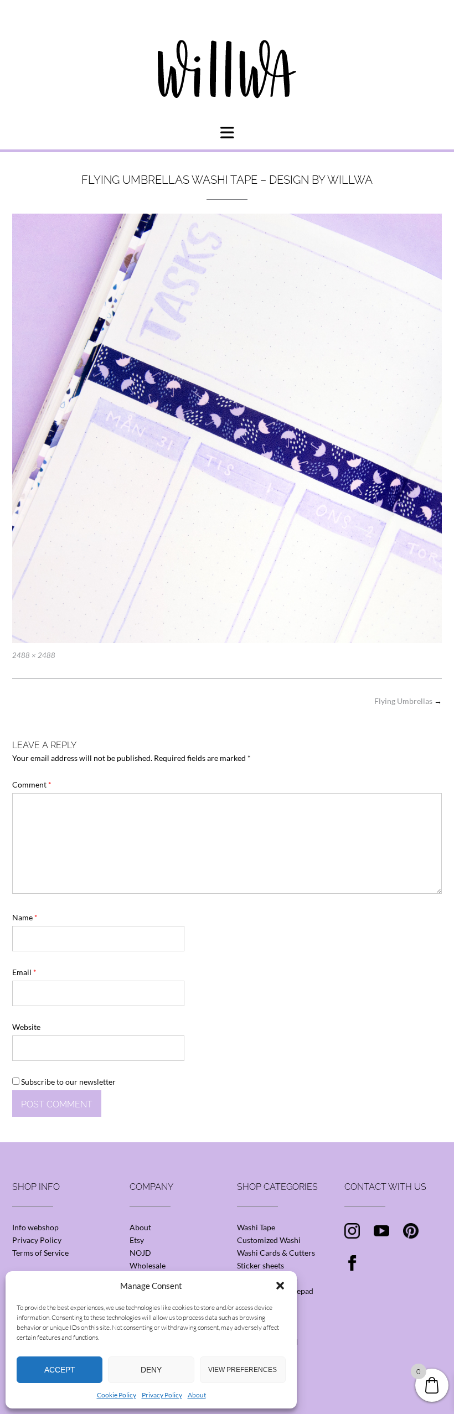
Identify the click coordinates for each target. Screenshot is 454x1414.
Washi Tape (256, 1227)
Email (24, 972)
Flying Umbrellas (408, 701)
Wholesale (148, 1265)
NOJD (140, 1252)
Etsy (137, 1240)
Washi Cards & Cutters (276, 1252)
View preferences (242, 1370)
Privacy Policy (162, 1395)
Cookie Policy (116, 1395)
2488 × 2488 (33, 655)
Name (25, 917)
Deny (151, 1369)
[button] (280, 1285)
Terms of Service (40, 1252)
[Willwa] (227, 51)
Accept (59, 1369)
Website (26, 1027)
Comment (31, 784)
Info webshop (35, 1227)
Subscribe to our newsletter (67, 1081)
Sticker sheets (260, 1265)
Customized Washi (269, 1240)
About (197, 1395)
